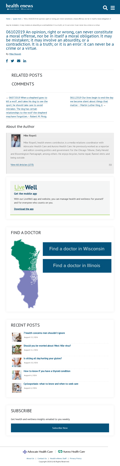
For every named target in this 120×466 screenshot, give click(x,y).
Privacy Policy (76, 458)
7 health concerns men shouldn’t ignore (44, 333)
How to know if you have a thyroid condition (47, 371)
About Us (30, 458)
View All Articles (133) (22, 164)
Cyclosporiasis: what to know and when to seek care (51, 383)
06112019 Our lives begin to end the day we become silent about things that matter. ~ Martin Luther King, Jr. (91, 101)
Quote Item (17, 19)
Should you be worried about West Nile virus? (47, 345)
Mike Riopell (15, 54)
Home (8, 19)
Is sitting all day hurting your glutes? (43, 358)
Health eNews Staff (58, 458)
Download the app (24, 208)
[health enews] (19, 7)
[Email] (110, 164)
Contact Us (42, 458)
